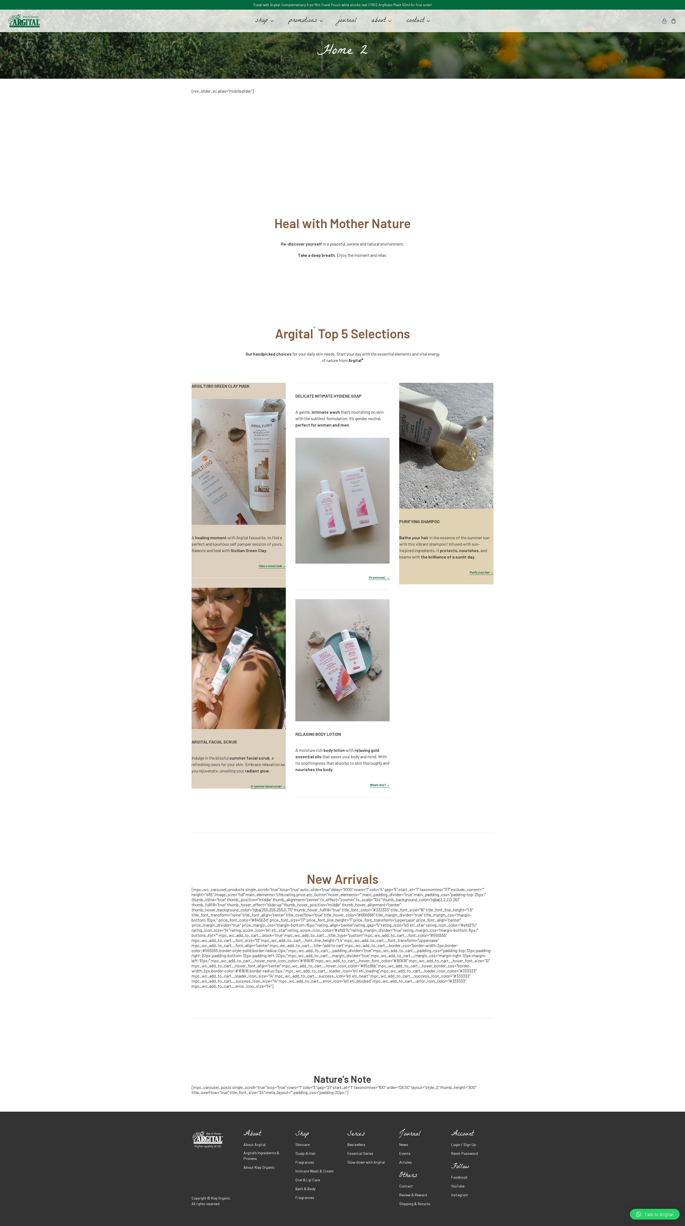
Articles (405, 1162)
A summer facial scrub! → (268, 786)
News (403, 1144)
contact (415, 20)
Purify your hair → (481, 572)
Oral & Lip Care (307, 1180)
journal (347, 20)
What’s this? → (380, 785)
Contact (406, 1186)
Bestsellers (356, 1144)
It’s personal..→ (379, 577)
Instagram (459, 1195)
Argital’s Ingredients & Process (261, 1155)
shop (261, 20)
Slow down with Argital (366, 1162)
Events (404, 1153)
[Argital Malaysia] (24, 20)
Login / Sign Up (463, 1144)
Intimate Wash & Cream (314, 1171)
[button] (655, 1214)
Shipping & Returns (414, 1203)
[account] (665, 21)
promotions (303, 20)
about (378, 20)
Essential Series (360, 1153)
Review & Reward (413, 1195)
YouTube (458, 1186)
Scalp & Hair (305, 1153)
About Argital (254, 1144)
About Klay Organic (259, 1167)
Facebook (459, 1177)
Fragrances (304, 1162)
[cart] (672, 21)
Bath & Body (305, 1188)
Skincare (302, 1144)
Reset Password (464, 1153)
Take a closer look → (272, 566)
